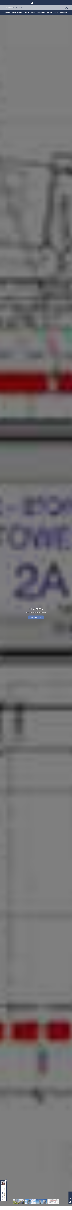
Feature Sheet (41, 12)
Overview (7, 12)
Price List (26, 12)
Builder (56, 12)
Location (19, 12)
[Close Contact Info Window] (6, 1180)
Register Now (63, 12)
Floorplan (33, 12)
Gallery (14, 12)
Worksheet (49, 12)
